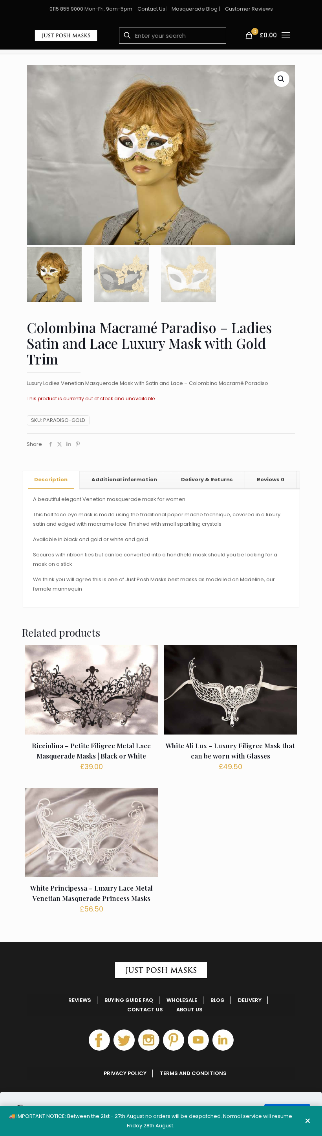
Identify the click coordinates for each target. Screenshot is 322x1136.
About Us (189, 1009)
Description (51, 479)
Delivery (250, 1000)
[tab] (51, 480)
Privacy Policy (125, 1073)
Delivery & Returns (207, 479)
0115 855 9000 (66, 9)
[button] (281, 79)
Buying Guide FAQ (128, 1000)
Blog (217, 1000)
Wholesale (181, 1000)
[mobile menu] (286, 35)
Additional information (124, 479)
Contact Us (151, 9)
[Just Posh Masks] (66, 35)
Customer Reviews (249, 9)
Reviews (270, 479)
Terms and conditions (193, 1073)
